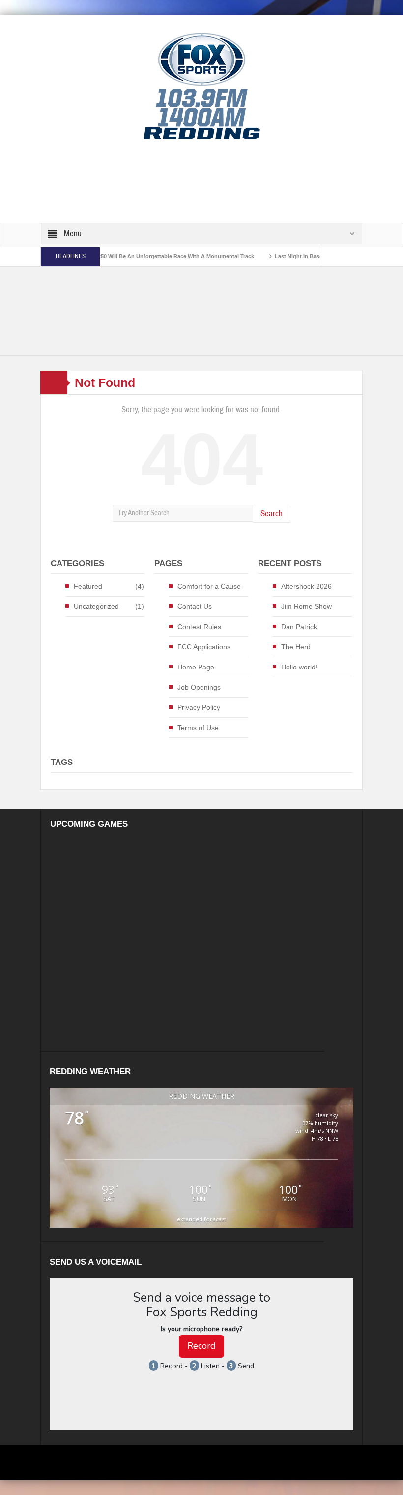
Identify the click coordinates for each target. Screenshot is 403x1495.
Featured (88, 586)
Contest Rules (199, 627)
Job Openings (199, 687)
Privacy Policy (198, 707)
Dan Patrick (299, 627)
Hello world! (299, 667)
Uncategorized (96, 606)
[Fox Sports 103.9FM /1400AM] (202, 86)
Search (271, 514)
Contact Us (194, 606)
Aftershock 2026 (306, 586)
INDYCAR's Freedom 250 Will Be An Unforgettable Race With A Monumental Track (125, 256)
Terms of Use (198, 728)
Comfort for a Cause (209, 586)
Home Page (195, 667)
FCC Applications (203, 647)
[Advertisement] (219, 182)
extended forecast (201, 1219)
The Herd (296, 647)
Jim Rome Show (306, 606)
